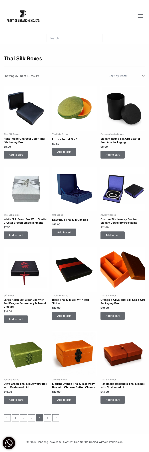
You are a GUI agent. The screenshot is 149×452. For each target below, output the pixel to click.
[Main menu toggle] (140, 16)
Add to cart (16, 154)
